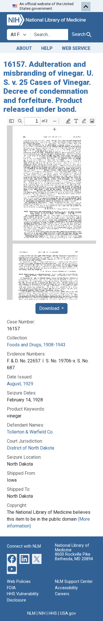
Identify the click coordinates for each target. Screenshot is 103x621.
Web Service (76, 48)
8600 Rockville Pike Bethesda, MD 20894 (74, 556)
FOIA (11, 587)
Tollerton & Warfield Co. (30, 432)
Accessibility (66, 587)
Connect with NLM (24, 546)
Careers (62, 593)
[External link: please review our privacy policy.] (12, 558)
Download (49, 308)
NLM (31, 613)
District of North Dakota (30, 448)
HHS (53, 613)
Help (47, 48)
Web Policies (19, 581)
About (24, 48)
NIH (42, 613)
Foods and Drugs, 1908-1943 (36, 344)
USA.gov (68, 613)
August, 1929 (20, 383)
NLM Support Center (74, 581)
